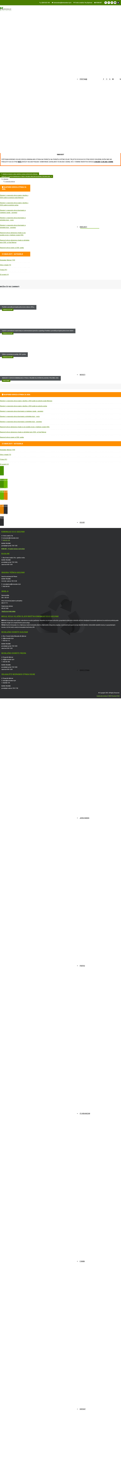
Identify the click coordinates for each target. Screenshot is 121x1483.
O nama (82, 1261)
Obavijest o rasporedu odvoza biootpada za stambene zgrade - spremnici (13, 211)
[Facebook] (105, 2)
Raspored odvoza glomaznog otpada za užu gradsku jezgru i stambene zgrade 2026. (13, 234)
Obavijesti (83, 227)
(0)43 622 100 (45, 3)
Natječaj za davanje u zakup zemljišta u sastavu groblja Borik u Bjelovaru (20, 174)
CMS (109, 696)
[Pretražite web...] (120, 79)
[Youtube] (115, 2)
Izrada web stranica (102, 696)
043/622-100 (6, 540)
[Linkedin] (112, 2)
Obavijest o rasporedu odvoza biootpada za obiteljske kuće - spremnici (13, 226)
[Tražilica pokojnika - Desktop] (118, 2)
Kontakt (83, 1409)
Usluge (82, 522)
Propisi (82, 966)
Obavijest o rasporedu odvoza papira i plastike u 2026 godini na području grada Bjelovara (14, 197)
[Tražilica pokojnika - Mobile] (116, 79)
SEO (118, 696)
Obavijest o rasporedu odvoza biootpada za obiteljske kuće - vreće (13, 219)
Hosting (114, 696)
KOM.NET (99, 3)
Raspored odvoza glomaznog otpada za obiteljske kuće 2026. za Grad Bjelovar (14, 241)
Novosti (82, 375)
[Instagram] (108, 2)
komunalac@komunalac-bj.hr (62, 3)
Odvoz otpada (84, 670)
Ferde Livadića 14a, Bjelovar (83, 3)
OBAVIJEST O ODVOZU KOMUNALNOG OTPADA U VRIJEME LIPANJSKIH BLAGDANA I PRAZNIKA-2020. (26, 176)
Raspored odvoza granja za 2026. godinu (12, 248)
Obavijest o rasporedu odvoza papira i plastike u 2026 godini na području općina (14, 204)
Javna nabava (84, 818)
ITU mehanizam (85, 1113)
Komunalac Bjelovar (10, 181)
